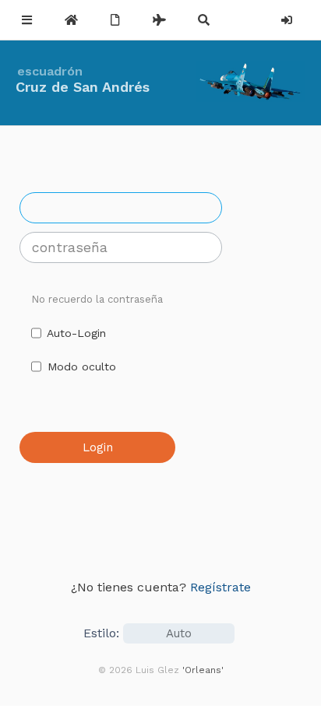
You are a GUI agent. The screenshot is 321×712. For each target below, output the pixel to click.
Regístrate (220, 587)
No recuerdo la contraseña (97, 299)
